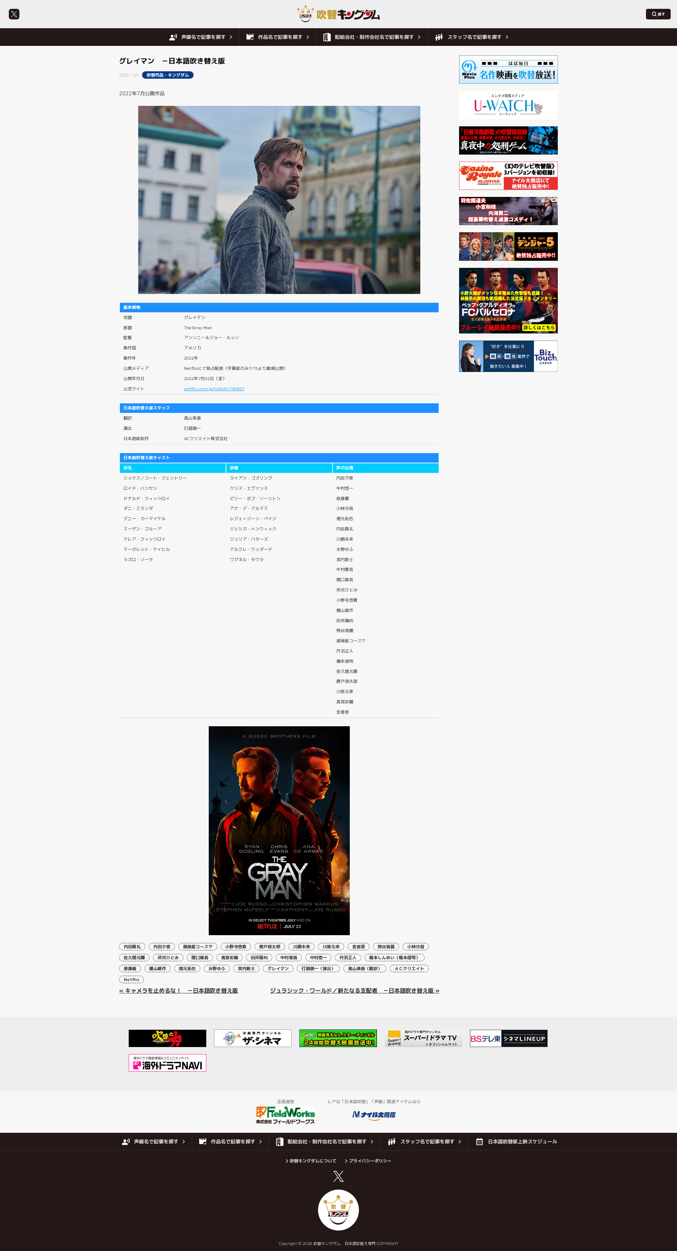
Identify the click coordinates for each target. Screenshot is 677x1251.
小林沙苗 (415, 947)
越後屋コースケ (198, 947)
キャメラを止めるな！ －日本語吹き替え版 (181, 990)
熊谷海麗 (386, 947)
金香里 (358, 947)
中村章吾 (288, 958)
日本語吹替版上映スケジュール (522, 1141)
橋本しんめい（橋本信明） (394, 958)
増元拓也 (187, 969)
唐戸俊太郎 (269, 947)
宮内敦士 (246, 969)
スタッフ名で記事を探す (474, 37)
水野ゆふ (216, 969)
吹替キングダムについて (313, 1161)
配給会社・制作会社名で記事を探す (374, 37)
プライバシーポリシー (370, 1161)
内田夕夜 (161, 947)
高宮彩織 (229, 958)
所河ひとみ (168, 958)
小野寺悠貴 (235, 947)
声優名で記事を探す (203, 37)
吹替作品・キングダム (168, 75)
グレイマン (278, 969)
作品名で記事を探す (280, 37)
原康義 (130, 969)
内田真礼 (132, 947)
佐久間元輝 (134, 958)
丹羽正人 (348, 958)
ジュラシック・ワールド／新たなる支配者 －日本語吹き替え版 (352, 990)
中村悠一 (318, 958)
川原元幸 (331, 947)
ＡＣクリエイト (409, 969)
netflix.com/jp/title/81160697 (214, 389)
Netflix (131, 979)
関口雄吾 (199, 958)
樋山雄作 (157, 969)
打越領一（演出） (318, 969)
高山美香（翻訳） (365, 969)
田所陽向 (259, 958)
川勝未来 (301, 947)
